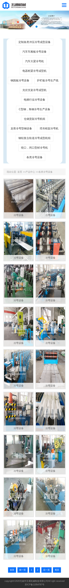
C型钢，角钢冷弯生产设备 (34, 109)
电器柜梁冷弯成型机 (34, 70)
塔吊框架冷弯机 (49, 128)
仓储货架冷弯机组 (34, 118)
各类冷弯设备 (34, 157)
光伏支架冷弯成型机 (34, 90)
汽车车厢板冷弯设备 (34, 51)
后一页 (46, 570)
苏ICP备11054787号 (34, 584)
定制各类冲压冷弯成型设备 (34, 42)
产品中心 (30, 172)
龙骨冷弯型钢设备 (21, 128)
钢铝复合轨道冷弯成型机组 (34, 138)
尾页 (57, 570)
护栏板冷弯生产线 (47, 80)
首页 (19, 172)
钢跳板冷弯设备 (20, 80)
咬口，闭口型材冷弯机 (34, 147)
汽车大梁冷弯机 (34, 61)
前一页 (22, 570)
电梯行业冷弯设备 (34, 99)
